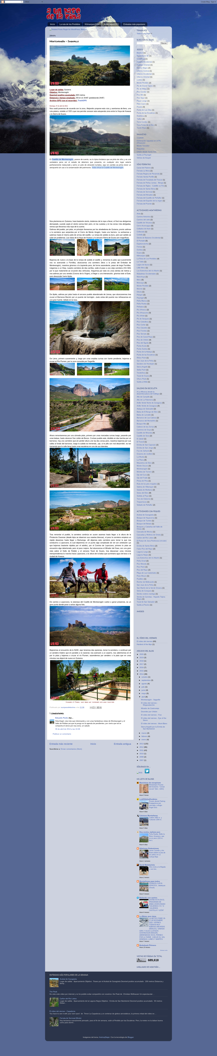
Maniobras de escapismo (150, 783)
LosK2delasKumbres (148, 799)
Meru (139, 280)
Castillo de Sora (143, 436)
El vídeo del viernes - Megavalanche (149, 704)
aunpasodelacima (68, 707)
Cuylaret (140, 138)
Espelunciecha (142, 244)
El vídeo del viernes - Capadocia (62, 1011)
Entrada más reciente (61, 744)
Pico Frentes (142, 331)
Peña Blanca (142, 301)
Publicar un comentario (62, 734)
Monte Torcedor (143, 146)
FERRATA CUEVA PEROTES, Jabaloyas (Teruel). (157, 885)
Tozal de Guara (143, 376)
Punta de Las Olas (144, 110)
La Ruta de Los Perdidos (146, 259)
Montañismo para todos (149, 881)
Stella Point (141, 370)
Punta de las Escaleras (146, 113)
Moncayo (140, 283)
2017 (142, 664)
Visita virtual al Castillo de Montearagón (107, 167)
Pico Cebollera (142, 322)
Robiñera (140, 116)
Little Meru (141, 268)
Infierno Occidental (144, 74)
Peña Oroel (141, 561)
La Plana (140, 460)
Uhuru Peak (141, 379)
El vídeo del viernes (144, 641)
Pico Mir (140, 95)
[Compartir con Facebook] (98, 707)
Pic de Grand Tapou (145, 86)
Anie (138, 214)
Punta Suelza (142, 349)
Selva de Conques (144, 591)
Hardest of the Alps (144, 644)
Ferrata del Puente (144, 204)
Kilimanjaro (141, 256)
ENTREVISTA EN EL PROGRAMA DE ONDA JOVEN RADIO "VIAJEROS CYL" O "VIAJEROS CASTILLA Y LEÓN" (157, 905)
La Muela (140, 457)
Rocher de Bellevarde (145, 582)
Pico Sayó (141, 98)
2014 (142, 674)
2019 (142, 658)
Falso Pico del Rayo (145, 549)
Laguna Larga (142, 552)
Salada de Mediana (144, 490)
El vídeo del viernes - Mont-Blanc (154, 723)
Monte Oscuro (142, 466)
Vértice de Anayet (144, 158)
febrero (145, 736)
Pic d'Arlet (141, 316)
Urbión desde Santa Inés (146, 152)
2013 (142, 744)
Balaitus (140, 53)
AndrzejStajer (104, 1037)
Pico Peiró (141, 567)
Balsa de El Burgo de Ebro (147, 412)
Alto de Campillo (143, 397)
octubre (145, 677)
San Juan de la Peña (145, 361)
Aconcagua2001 (111, 24)
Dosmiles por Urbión (149, 712)
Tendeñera (141, 373)
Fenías (139, 247)
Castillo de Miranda (144, 433)
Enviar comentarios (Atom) (71, 749)
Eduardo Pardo (61, 718)
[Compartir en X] (96, 707)
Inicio (52, 24)
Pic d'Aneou (141, 310)
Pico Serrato (142, 334)
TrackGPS (82, 100)
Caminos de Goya (144, 430)
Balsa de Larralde (144, 415)
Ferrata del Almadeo (145, 195)
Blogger (131, 1037)
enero (144, 740)
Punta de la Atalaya (144, 352)
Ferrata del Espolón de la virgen (149, 201)
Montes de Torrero (144, 472)
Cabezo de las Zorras (145, 427)
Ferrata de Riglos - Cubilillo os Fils (150, 186)
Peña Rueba (142, 304)
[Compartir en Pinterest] (100, 707)
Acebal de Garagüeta (145, 515)
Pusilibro (140, 579)
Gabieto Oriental (143, 65)
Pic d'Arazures (142, 313)
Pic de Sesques (143, 319)
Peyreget (140, 298)
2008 (142, 757)
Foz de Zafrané (143, 451)
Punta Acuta (141, 346)
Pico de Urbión (142, 340)
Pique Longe (142, 101)
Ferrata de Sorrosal (144, 192)
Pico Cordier (142, 92)
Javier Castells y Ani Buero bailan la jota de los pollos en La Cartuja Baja (157, 854)
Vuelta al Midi (142, 382)
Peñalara (140, 307)
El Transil (140, 442)
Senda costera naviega (146, 594)
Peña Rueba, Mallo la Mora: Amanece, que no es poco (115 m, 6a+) (157, 837)
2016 (142, 667)
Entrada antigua (122, 744)
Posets (139, 107)
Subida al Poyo (143, 496)
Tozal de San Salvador (146, 602)
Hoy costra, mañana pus (149, 832)
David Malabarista (147, 865)
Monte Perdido (142, 83)
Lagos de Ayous (143, 265)
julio (143, 687)
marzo (144, 733)
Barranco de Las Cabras (146, 418)
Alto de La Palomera (145, 400)
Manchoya (141, 277)
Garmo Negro (142, 68)
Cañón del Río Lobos (145, 538)
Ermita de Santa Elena (146, 546)
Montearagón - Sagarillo (150, 700)
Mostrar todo (164, 950)
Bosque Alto (141, 424)
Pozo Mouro (141, 576)
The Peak (53, 992)
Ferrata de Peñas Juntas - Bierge (150, 183)
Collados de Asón (144, 229)
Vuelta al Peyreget (144, 155)
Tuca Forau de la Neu (145, 125)
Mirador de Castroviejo (150, 708)
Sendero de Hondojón (145, 364)
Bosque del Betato (144, 524)
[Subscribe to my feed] (139, 773)
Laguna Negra (142, 555)
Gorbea (140, 250)
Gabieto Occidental (144, 62)
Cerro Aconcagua (144, 226)
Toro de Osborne (143, 499)
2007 (142, 760)
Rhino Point (141, 358)
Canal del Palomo (144, 168)
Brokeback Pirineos (147, 945)
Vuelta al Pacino (143, 605)
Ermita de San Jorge (145, 448)
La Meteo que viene (147, 916)
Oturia (139, 292)
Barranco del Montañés (146, 421)
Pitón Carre (141, 104)
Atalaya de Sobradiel (145, 409)
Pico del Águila (142, 343)
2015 (142, 671)
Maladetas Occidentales (146, 274)
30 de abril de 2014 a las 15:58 (67, 729)
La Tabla (140, 262)
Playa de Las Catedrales (146, 573)
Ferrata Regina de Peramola (148, 174)
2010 (142, 754)
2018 (142, 661)
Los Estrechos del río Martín (148, 271)
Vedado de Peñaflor (144, 505)
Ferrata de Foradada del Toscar (149, 180)
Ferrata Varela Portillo (145, 177)
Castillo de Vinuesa (144, 223)
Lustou (139, 80)
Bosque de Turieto (144, 521)
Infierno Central (143, 71)
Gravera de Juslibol (144, 454)
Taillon (139, 119)
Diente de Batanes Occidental (148, 238)
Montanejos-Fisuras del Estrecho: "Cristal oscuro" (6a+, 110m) (157, 787)
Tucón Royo (141, 128)
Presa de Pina (142, 481)
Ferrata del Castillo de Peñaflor (149, 198)
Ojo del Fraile (142, 478)
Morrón (140, 289)
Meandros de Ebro (144, 463)
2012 (142, 747)
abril (143, 697)
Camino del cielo (143, 220)
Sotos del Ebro (142, 493)
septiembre (146, 680)
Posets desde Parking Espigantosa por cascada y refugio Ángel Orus (157, 804)
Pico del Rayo (142, 570)
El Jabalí (140, 439)
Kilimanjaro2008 (92, 24)
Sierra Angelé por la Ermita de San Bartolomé (153, 728)
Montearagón (142, 469)
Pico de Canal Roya (144, 337)
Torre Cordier (142, 122)
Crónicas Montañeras (148, 816)
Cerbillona (141, 59)
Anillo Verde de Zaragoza (147, 406)
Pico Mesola (141, 564)
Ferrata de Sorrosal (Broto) (70, 1018)
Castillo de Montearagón (62, 159)
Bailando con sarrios (148, 898)
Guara (139, 253)
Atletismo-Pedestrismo (149, 848)
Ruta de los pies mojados (147, 484)
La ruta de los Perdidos (70, 24)
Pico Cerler (141, 325)
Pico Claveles (142, 328)
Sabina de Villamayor (145, 487)
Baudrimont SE (143, 56)
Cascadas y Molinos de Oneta (149, 535)
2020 (142, 654)
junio (144, 690)
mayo (144, 693)
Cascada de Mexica (144, 532)
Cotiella (140, 235)
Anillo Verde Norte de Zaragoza (149, 403)
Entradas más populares (134, 24)
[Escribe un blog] (93, 707)
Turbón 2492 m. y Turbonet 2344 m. (155, 819)
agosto (144, 684)
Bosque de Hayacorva (145, 518)
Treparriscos (142, 502)
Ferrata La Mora (143, 171)
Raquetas (140, 149)
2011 (142, 750)
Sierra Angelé (142, 367)
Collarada (140, 232)
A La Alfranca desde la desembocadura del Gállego (148, 393)
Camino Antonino (143, 217)
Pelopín (140, 295)
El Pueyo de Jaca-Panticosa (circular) (152, 541)
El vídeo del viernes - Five (151, 715)
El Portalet (141, 241)
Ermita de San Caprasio (146, 445)
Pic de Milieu (142, 89)
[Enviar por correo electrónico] (91, 707)
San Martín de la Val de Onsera (149, 588)
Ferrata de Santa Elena (146, 189)
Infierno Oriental (143, 77)
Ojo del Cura (142, 475)
